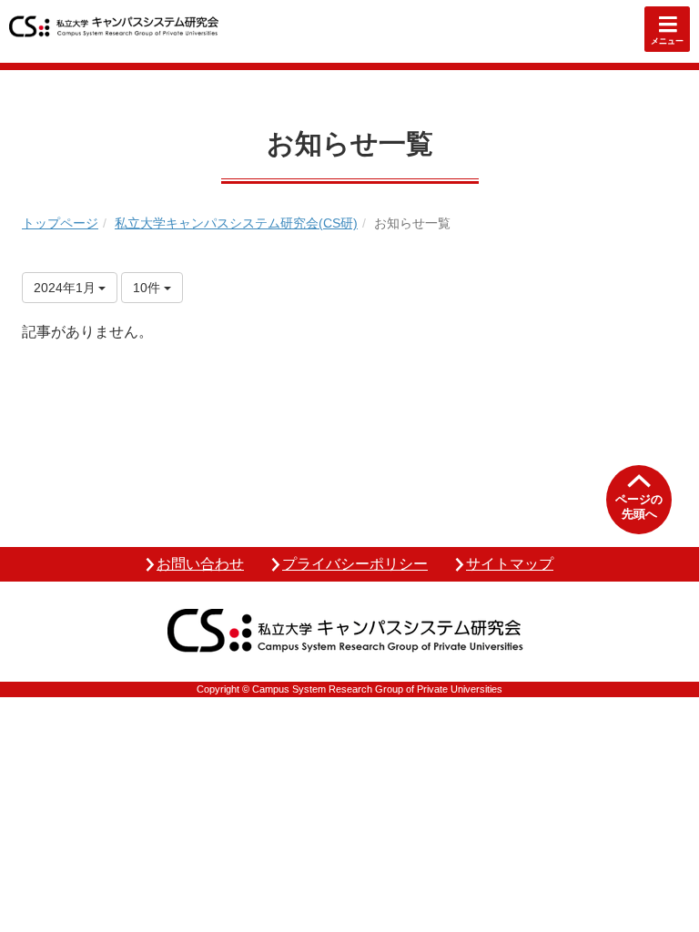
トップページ (60, 223)
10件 (148, 287)
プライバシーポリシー (355, 564)
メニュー (667, 41)
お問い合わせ (200, 564)
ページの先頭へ (639, 506)
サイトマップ (509, 564)
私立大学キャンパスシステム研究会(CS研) (236, 223)
